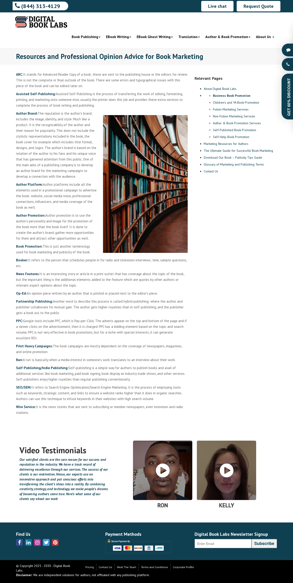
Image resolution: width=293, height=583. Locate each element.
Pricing (89, 567)
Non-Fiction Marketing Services (234, 116)
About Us (264, 36)
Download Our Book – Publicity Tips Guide (233, 157)
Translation (188, 36)
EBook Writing (117, 36)
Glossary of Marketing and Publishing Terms (234, 164)
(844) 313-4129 (40, 6)
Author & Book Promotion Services (237, 123)
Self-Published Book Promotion (234, 130)
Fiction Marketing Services (231, 109)
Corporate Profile (183, 567)
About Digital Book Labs (220, 89)
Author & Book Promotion (226, 36)
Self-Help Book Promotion (231, 137)
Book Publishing (85, 36)
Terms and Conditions (154, 567)
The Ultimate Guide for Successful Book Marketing (238, 151)
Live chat (217, 6)
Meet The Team (126, 567)
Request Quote (259, 6)
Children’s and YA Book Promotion (236, 102)
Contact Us (211, 171)
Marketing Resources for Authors (226, 144)
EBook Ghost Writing (154, 36)
